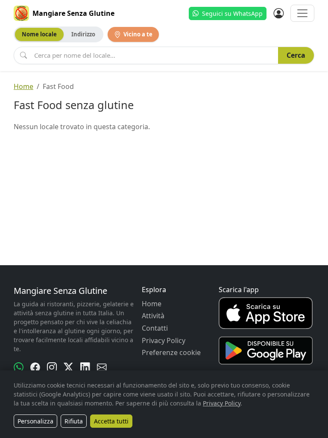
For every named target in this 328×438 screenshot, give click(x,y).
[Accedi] (278, 13)
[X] (68, 367)
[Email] (102, 367)
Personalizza (35, 421)
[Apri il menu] (302, 13)
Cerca (296, 55)
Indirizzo (83, 34)
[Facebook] (35, 367)
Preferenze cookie (171, 352)
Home (23, 86)
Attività (153, 315)
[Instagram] (52, 367)
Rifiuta (73, 421)
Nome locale (39, 34)
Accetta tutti (111, 421)
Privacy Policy (163, 340)
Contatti (155, 328)
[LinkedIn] (85, 367)
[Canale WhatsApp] (18, 367)
